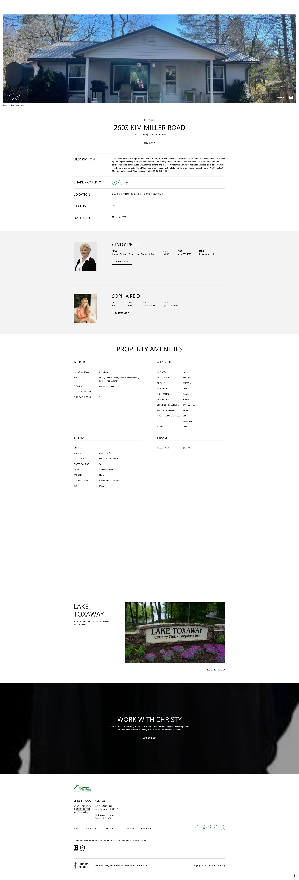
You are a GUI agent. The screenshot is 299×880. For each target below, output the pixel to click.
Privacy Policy (218, 865)
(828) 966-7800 (83, 809)
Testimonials (128, 829)
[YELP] (223, 827)
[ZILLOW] (204, 827)
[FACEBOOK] (198, 827)
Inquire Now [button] (149, 143)
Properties (111, 829)
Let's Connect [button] (149, 738)
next (17, 97)
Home (76, 829)
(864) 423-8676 (83, 806)
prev (11, 97)
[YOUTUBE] (210, 827)
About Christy (92, 829)
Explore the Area (216, 670)
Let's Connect (147, 829)
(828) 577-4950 (149, 305)
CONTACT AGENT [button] (122, 262)
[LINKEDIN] (216, 827)
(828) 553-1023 (184, 254)
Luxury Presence (139, 865)
